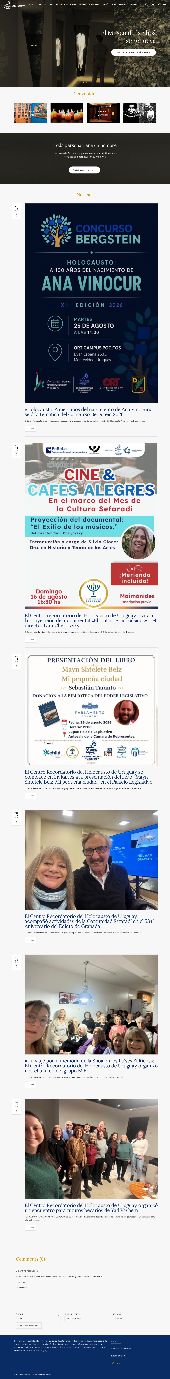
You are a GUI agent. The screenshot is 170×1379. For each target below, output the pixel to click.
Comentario (21, 1282)
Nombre (19, 1314)
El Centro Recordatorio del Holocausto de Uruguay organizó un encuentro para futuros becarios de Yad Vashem (91, 1207)
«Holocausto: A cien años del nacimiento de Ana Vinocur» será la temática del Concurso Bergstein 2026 (88, 411)
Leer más (30, 428)
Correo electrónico (72, 1314)
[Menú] (164, 5)
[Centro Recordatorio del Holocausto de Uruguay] (22, 5)
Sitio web (117, 1314)
